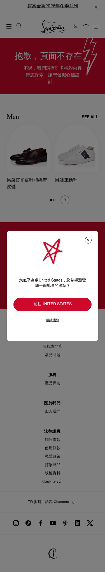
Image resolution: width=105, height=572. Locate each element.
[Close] (88, 240)
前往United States (53, 304)
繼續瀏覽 (52, 320)
